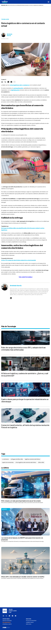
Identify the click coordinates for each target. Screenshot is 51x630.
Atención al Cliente (7, 624)
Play (10, 612)
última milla (41, 462)
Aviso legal (28, 624)
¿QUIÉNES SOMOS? (30, 622)
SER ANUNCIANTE (7, 622)
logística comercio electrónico (32, 459)
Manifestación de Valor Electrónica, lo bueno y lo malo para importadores (25, 5)
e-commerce (5, 459)
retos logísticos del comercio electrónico (26, 462)
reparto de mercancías (7, 462)
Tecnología (5, 19)
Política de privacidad (31, 620)
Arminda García (9, 34)
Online (11, 609)
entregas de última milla (17, 459)
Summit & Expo (13, 610)
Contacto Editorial (7, 620)
